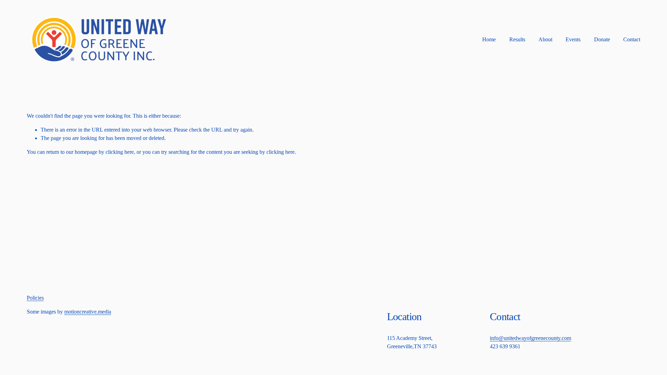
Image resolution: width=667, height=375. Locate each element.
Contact (631, 39)
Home (489, 39)
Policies (35, 298)
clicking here (120, 152)
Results (517, 39)
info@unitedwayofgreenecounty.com (530, 338)
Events (573, 39)
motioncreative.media (87, 312)
